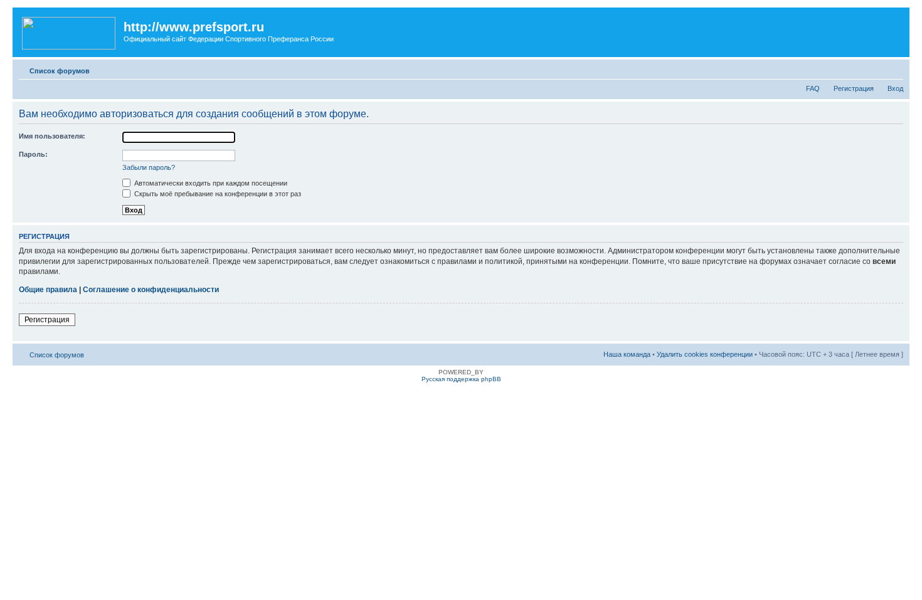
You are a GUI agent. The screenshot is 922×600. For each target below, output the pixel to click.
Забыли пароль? (148, 167)
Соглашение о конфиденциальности (151, 289)
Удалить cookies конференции (705, 354)
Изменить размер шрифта (894, 68)
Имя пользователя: (52, 136)
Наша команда (626, 354)
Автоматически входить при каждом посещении (209, 183)
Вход (895, 88)
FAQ (813, 88)
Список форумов (59, 71)
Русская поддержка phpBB (461, 379)
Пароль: (33, 154)
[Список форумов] (70, 31)
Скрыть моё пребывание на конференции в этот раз (216, 193)
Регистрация (854, 88)
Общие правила (48, 289)
